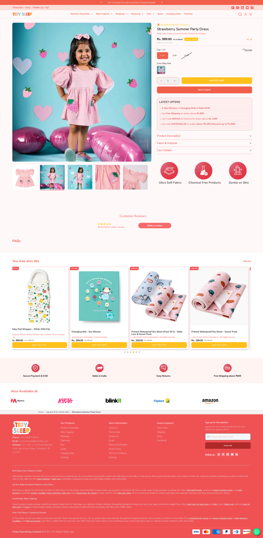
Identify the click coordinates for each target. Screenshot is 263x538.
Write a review (154, 225)
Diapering (135, 13)
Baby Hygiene (102, 13)
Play (149, 13)
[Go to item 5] (135, 177)
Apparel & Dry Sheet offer (57, 412)
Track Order (162, 427)
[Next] (161, 2)
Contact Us (114, 436)
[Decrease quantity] (161, 80)
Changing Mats (173, 13)
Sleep (160, 13)
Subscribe (228, 445)
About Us (113, 427)
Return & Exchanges (118, 444)
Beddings (120, 13)
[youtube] (247, 7)
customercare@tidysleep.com (34, 441)
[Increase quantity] (175, 80)
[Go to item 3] (80, 177)
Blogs (111, 440)
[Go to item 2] (52, 177)
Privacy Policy (115, 449)
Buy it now (204, 90)
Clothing (188, 13)
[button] (123, 352)
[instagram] (237, 7)
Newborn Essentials (80, 13)
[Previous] (101, 2)
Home (40, 412)
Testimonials (114, 432)
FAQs (159, 436)
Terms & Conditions (118, 453)
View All (247, 261)
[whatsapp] (252, 7)
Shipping (161, 432)
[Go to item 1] (24, 177)
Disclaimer (162, 440)
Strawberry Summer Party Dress (86, 412)
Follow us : (210, 454)
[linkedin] (242, 7)
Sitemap (113, 457)
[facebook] (232, 7)
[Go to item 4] (107, 177)
